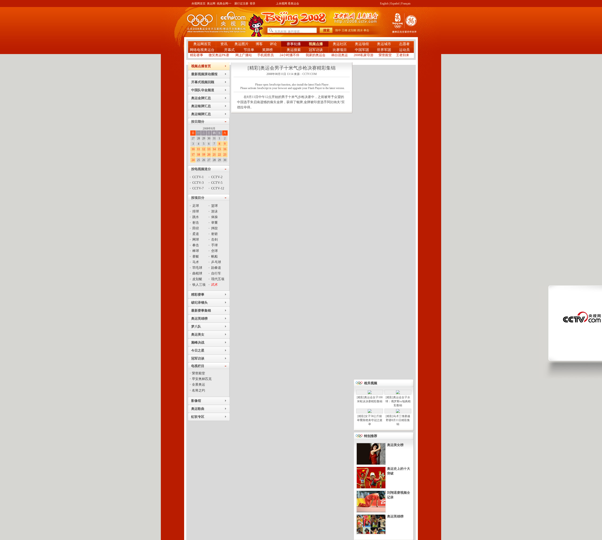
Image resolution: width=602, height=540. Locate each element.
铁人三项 (199, 284)
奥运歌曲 (197, 409)
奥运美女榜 (395, 445)
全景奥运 (198, 384)
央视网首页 (198, 3)
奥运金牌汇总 (201, 98)
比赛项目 (340, 50)
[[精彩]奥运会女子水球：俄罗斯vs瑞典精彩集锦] (398, 393)
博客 (259, 44)
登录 (252, 3)
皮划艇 (352, 30)
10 (193, 149)
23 (224, 154)
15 (219, 149)
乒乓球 (216, 262)
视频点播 (316, 44)
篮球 (214, 205)
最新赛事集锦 (201, 310)
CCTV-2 (216, 177)
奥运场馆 (362, 44)
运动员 (404, 50)
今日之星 (197, 350)
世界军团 (384, 50)
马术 (195, 262)
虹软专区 (197, 417)
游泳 (214, 211)
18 (198, 154)
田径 (195, 228)
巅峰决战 (197, 342)
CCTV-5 (216, 182)
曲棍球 (197, 273)
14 (214, 149)
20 (208, 154)
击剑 (214, 239)
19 (203, 154)
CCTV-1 (198, 177)
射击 (195, 222)
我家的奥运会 (315, 55)
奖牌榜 (267, 50)
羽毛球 (197, 268)
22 (219, 154)
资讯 (223, 44)
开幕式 (230, 50)
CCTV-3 (198, 182)
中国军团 (362, 50)
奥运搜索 (294, 50)
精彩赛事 (196, 55)
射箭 (214, 234)
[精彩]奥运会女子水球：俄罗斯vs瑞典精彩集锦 (398, 401)
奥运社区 (340, 44)
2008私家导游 (363, 55)
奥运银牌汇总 (201, 106)
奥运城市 (384, 44)
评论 (273, 44)
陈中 (338, 30)
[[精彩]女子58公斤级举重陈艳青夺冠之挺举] (370, 412)
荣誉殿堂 (385, 55)
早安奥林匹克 (202, 379)
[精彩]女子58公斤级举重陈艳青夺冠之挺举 (369, 420)
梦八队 (196, 326)
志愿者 (404, 44)
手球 (214, 245)
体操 (214, 217)
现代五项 (217, 279)
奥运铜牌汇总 (201, 114)
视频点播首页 (201, 66)
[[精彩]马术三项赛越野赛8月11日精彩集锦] (398, 412)
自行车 (216, 273)
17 (193, 154)
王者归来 (402, 55)
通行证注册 (241, 3)
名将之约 (198, 390)
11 (198, 149)
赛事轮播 (294, 44)
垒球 (214, 251)
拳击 (366, 30)
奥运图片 (241, 44)
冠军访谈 (316, 50)
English (384, 3)
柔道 (195, 234)
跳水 (360, 30)
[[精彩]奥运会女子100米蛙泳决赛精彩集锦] (370, 393)
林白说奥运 (339, 55)
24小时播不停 (289, 55)
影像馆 (196, 401)
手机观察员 (265, 55)
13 (208, 149)
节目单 (249, 50)
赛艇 (195, 256)
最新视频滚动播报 (204, 74)
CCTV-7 (198, 188)
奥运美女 (197, 334)
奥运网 (211, 3)
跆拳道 (216, 268)
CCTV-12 (217, 188)
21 (214, 154)
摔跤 (214, 228)
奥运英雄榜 (199, 318)
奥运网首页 (202, 44)
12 (203, 149)
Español (394, 3)
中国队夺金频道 (202, 90)
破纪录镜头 (199, 302)
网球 (195, 239)
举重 (214, 222)
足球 (195, 205)
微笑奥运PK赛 (219, 55)
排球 (195, 211)
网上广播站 (243, 55)
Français (406, 3)
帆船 (214, 256)
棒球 (195, 251)
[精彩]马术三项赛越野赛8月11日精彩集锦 (398, 420)
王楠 (344, 30)
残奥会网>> (224, 3)
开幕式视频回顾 (202, 82)
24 (193, 160)
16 (224, 149)
